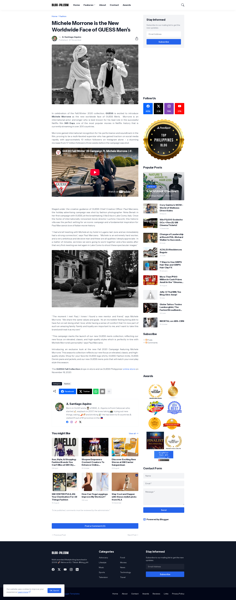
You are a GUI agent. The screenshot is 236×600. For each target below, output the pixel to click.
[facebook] (67, 422)
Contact (114, 5)
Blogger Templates (70, 593)
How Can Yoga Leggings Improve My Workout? (95, 495)
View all (132, 433)
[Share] (135, 38)
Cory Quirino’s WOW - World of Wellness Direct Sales (171, 208)
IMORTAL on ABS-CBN (172, 321)
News (122, 567)
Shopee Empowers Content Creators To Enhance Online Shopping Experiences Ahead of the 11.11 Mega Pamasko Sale (94, 462)
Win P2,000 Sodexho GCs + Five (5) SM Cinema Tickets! (171, 222)
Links (166, 593)
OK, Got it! (54, 590)
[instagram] (71, 422)
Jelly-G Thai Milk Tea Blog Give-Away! (170, 293)
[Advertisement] (166, 72)
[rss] (77, 569)
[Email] (102, 391)
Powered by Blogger (158, 519)
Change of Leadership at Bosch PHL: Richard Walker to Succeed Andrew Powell (171, 237)
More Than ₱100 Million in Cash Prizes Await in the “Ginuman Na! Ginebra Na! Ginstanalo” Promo (171, 279)
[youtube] (65, 569)
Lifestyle (102, 562)
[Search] (181, 5)
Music (101, 567)
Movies (123, 562)
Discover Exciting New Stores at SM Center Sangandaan (124, 462)
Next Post (132, 535)
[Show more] (109, 391)
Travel (123, 577)
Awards (127, 5)
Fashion (63, 16)
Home (76, 5)
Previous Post (60, 535)
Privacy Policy (178, 593)
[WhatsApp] (96, 391)
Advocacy (103, 557)
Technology (125, 572)
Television (103, 577)
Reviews (156, 593)
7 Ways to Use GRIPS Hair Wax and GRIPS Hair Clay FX (171, 265)
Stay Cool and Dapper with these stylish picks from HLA (124, 497)
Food (122, 557)
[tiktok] (76, 422)
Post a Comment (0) (95, 526)
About (102, 5)
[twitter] (80, 422)
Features (88, 5)
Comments (152, 342)
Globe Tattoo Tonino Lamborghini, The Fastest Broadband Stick (171, 307)
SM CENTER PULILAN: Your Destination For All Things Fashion (64, 497)
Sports (102, 572)
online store (129, 369)
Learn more (23, 592)
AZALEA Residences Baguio (171, 251)
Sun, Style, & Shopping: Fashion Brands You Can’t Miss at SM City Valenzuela (64, 462)
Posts (149, 340)
